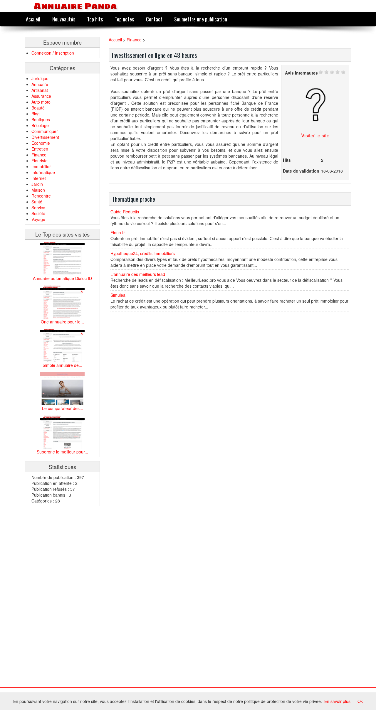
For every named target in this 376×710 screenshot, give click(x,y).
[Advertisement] (48, 598)
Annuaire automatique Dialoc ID (62, 278)
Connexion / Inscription (52, 53)
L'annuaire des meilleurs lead (137, 274)
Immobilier (41, 166)
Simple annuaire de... (62, 365)
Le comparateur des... (62, 408)
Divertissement (45, 137)
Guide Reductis (124, 212)
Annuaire (39, 84)
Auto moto (41, 102)
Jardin (37, 184)
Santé (36, 202)
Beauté (38, 108)
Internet (38, 178)
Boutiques (40, 119)
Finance (38, 155)
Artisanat (39, 90)
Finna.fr (117, 232)
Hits (287, 160)
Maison (38, 190)
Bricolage (40, 125)
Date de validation (301, 171)
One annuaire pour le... (62, 322)
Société (38, 213)
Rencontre (41, 196)
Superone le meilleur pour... (62, 452)
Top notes (124, 19)
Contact (154, 19)
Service (38, 207)
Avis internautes (301, 73)
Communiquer (44, 131)
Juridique (39, 78)
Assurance (41, 96)
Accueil (33, 19)
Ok (360, 701)
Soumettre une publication (200, 19)
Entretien (39, 149)
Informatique (43, 172)
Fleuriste (39, 160)
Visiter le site (315, 135)
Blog (35, 114)
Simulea (117, 295)
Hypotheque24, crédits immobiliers (142, 253)
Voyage (38, 219)
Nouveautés (63, 19)
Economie (40, 143)
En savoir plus (337, 701)
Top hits (95, 19)
